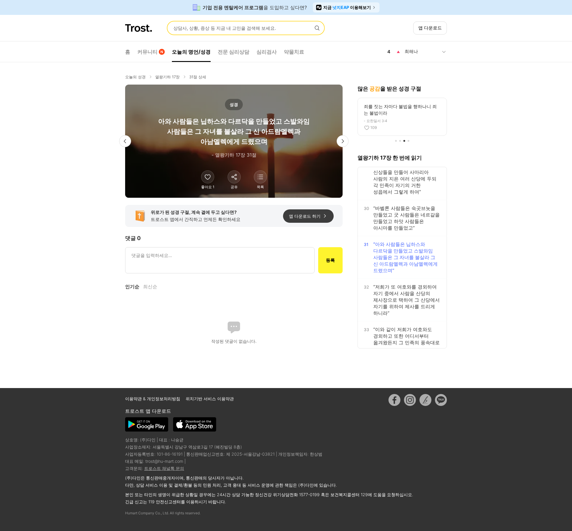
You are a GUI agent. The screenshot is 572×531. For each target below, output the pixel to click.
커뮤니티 (147, 52)
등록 (330, 260)
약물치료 (294, 52)
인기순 (132, 286)
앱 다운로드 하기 (305, 216)
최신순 (150, 286)
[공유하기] (234, 176)
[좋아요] (207, 176)
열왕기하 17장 (167, 76)
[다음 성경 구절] (343, 141)
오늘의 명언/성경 (191, 52)
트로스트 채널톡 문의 (164, 468)
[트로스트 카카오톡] (441, 400)
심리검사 (267, 52)
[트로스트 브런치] (425, 400)
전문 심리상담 (233, 52)
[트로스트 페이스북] (394, 400)
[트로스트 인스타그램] (410, 400)
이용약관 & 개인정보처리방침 (153, 398)
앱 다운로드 (430, 28)
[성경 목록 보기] (260, 176)
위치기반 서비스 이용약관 (210, 398)
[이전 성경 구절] (125, 141)
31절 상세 (197, 76)
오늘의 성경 (135, 76)
